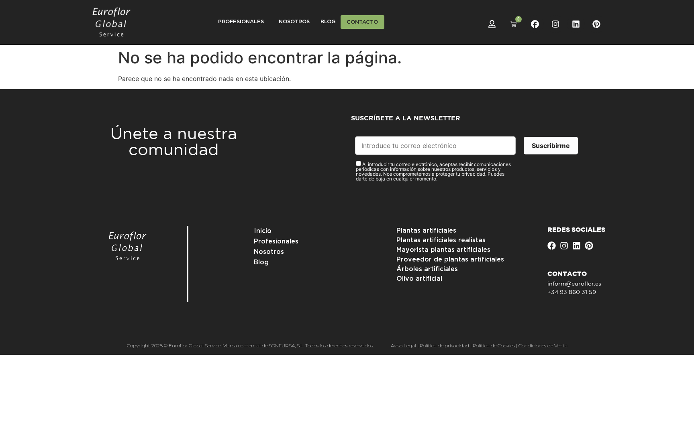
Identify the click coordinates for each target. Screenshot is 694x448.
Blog (327, 21)
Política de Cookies (494, 346)
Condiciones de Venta (542, 346)
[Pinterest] (596, 24)
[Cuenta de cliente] (492, 24)
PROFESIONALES (241, 21)
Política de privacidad (444, 346)
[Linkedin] (576, 24)
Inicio (262, 231)
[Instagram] (555, 24)
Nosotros (294, 21)
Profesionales (276, 241)
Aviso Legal (403, 346)
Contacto (362, 22)
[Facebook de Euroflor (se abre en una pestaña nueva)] (535, 24)
